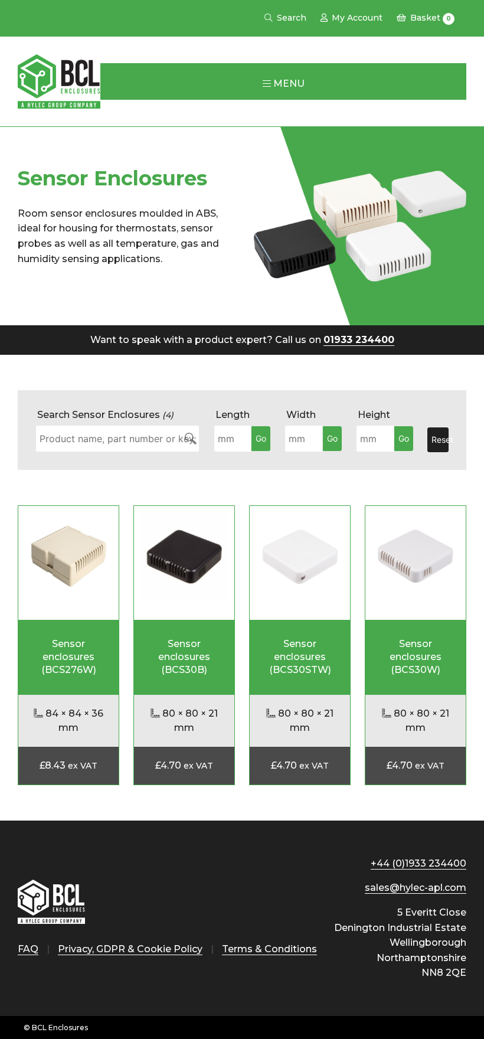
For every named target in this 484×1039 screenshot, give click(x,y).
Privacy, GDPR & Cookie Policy (130, 949)
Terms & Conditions (269, 949)
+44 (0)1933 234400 (418, 863)
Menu (288, 83)
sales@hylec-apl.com (415, 887)
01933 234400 (358, 339)
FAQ (28, 949)
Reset (440, 439)
